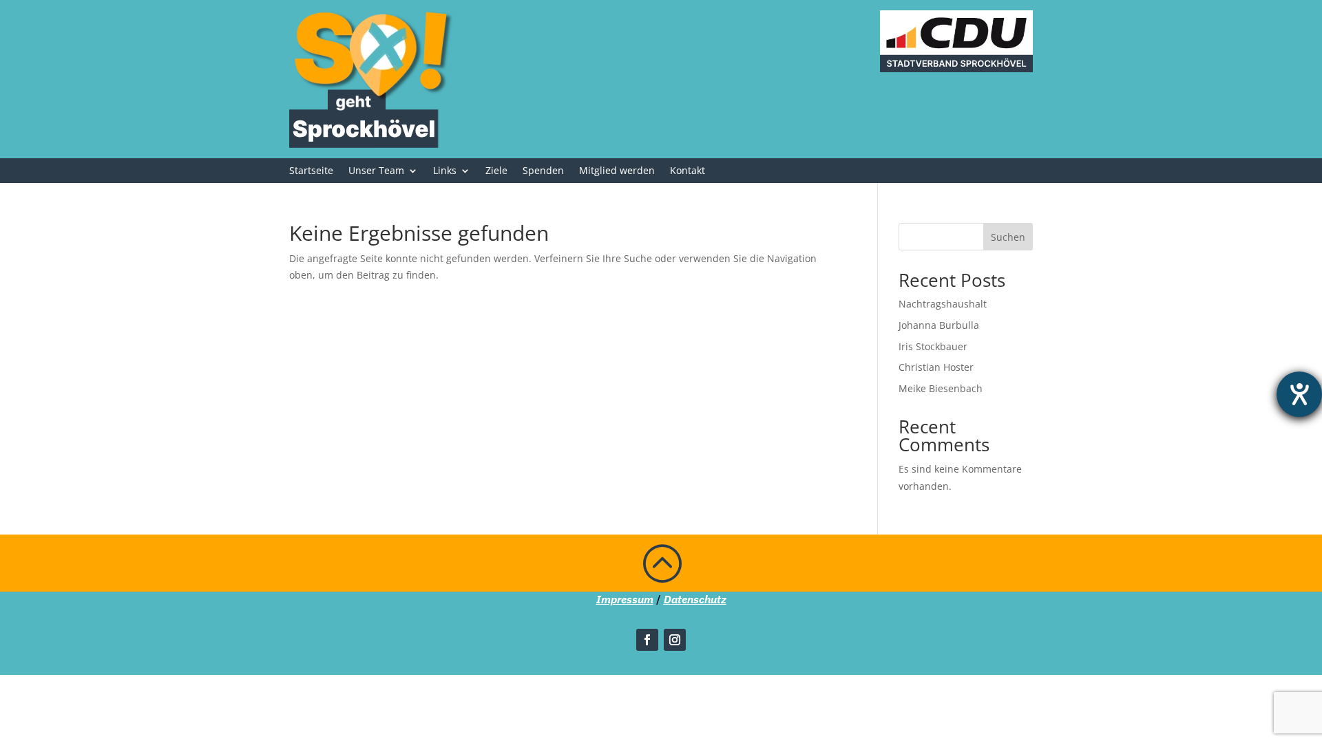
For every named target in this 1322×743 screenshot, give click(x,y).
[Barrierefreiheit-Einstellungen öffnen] (1299, 394)
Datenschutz (695, 599)
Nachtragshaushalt (943, 303)
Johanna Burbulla (939, 325)
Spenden (543, 171)
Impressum (624, 599)
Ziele (496, 171)
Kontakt (687, 171)
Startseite (311, 171)
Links (445, 171)
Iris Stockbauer (933, 346)
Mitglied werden (617, 171)
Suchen (1008, 237)
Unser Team (376, 171)
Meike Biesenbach (941, 388)
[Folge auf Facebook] (647, 640)
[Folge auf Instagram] (675, 640)
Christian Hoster (936, 367)
